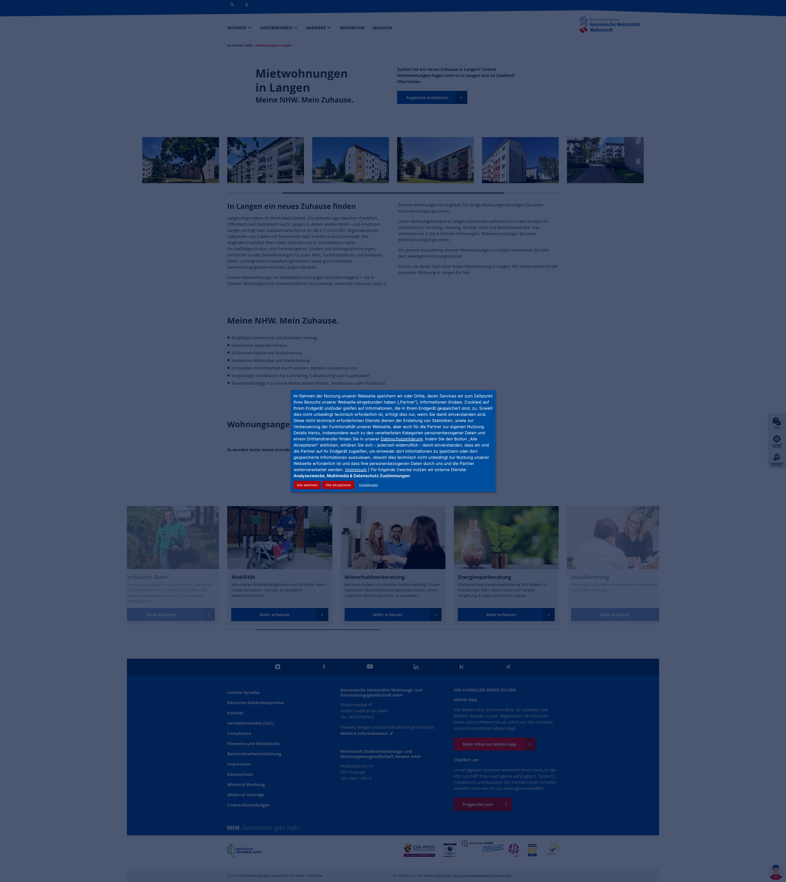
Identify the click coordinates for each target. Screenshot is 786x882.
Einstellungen (368, 485)
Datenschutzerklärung (402, 439)
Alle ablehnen (307, 485)
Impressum (356, 469)
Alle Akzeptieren (338, 485)
